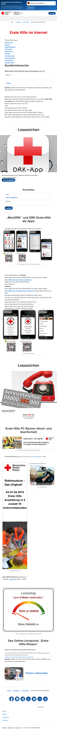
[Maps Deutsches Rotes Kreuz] (28, 699)
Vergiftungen (9, 60)
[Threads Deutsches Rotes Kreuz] (45, 699)
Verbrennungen (10, 56)
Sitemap (4, 714)
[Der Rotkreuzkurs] (42, 476)
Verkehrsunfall (9, 62)
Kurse (7, 194)
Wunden (7, 53)
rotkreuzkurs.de (38, 466)
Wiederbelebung (10, 47)
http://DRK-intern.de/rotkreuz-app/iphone (18, 280)
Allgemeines (9, 42)
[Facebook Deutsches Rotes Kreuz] (11, 699)
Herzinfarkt (8, 49)
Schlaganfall (9, 51)
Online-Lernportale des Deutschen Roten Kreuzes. (19, 657)
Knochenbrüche (10, 58)
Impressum (5, 720)
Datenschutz (5, 717)
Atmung (7, 44)
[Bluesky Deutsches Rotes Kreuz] (39, 699)
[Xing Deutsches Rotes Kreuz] (22, 699)
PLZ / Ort (8, 75)
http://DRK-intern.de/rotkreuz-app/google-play (20, 291)
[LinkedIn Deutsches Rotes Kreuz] (17, 699)
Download (35, 456)
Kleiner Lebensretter (37, 673)
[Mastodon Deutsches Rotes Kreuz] (34, 699)
